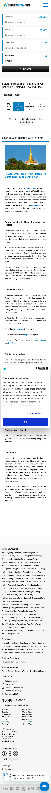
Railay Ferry (6, 614)
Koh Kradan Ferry (35, 572)
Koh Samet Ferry (19, 585)
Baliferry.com (21, 662)
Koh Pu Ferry (7, 585)
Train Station (19, 329)
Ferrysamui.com (8, 662)
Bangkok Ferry (33, 553)
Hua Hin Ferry (18, 562)
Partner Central (7, 671)
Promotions (6, 646)
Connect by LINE (11, 694)
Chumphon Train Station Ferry (13, 559)
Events (15, 646)
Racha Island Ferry (30, 611)
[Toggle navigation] (46, 4)
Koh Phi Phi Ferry (39, 582)
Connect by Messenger (14, 688)
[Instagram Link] (15, 753)
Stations (41, 643)
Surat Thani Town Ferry (31, 624)
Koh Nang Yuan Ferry (10, 582)
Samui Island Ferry (25, 617)
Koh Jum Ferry (7, 572)
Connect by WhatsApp (14, 691)
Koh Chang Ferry (37, 569)
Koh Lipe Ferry (7, 579)
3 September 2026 (40, 106)
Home (4, 643)
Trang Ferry (6, 634)
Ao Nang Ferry (7, 553)
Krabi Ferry (36, 588)
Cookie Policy (19, 653)
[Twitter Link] (10, 753)
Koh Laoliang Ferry (23, 575)
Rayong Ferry (38, 614)
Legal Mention (18, 649)
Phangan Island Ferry (24, 608)
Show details (36, 413)
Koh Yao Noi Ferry (9, 588)
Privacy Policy (7, 653)
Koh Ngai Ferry (25, 582)
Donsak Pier (9, 340)
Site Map (29, 653)
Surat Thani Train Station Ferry (13, 627)
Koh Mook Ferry (33, 579)
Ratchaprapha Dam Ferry (22, 614)
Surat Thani (31, 188)
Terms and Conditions (34, 649)
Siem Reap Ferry (8, 621)
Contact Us (39, 653)
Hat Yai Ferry (7, 562)
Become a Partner (22, 671)
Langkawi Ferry (34, 592)
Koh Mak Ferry (20, 579)
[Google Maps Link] (4, 759)
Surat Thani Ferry (35, 621)
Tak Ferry (28, 630)
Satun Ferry (38, 617)
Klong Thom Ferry (9, 569)
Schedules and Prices (28, 643)
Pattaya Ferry (35, 605)
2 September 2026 (29, 106)
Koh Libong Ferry (38, 575)
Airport (27, 335)
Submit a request (11, 681)
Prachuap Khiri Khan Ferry (12, 611)
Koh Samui (34, 205)
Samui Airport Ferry (9, 617)
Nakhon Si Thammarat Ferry (34, 598)
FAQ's (45, 646)
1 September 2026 (18, 106)
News (21, 646)
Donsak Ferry (32, 559)
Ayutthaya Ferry (21, 553)
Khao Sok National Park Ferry (26, 566)
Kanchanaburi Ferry (32, 562)
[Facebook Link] (4, 753)
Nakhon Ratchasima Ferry (12, 598)
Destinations (13, 643)
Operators (29, 646)
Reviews (38, 646)
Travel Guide (7, 649)
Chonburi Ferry (22, 556)
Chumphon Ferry (35, 556)
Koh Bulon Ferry (23, 569)
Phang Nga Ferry (8, 608)
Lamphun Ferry (21, 592)
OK (25, 422)
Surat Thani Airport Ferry (11, 624)
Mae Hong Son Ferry (10, 595)
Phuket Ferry (39, 608)
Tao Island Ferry (39, 630)
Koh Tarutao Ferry (34, 585)
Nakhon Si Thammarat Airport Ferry (15, 601)
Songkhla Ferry (22, 621)
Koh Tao (11, 343)
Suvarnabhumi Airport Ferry (12, 630)
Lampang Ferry (8, 592)
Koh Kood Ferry (21, 572)
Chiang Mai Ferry (8, 556)
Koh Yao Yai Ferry (24, 588)
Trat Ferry (15, 634)
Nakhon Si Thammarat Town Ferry (15, 605)
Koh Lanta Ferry (8, 575)
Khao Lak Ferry (8, 566)
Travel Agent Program (38, 671)
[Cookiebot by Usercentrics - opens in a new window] (36, 368)
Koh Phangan (40, 340)
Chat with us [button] (9, 684)
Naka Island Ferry (26, 595)
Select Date (8, 108)
